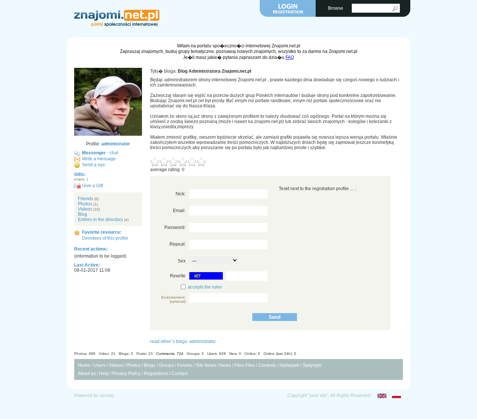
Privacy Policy (126, 373)
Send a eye (93, 164)
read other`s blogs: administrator (183, 341)
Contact (179, 373)
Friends (85, 198)
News (225, 365)
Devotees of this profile (105, 238)
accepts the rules (205, 287)
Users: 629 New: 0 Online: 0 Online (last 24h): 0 (251, 354)
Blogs (149, 365)
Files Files (244, 365)
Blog (82, 214)
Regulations (156, 373)
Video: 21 (107, 354)
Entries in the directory (100, 219)
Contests (267, 365)
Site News (206, 365)
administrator (115, 144)
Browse (336, 8)
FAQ (289, 57)
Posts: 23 (144, 354)
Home (84, 365)
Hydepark (289, 365)
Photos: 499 (84, 354)
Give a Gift (92, 185)
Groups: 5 (195, 354)
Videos (85, 209)
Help (104, 373)
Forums (184, 365)
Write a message (99, 158)
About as (87, 373)
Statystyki (312, 365)
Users (99, 365)
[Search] (395, 9)
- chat (100, 152)
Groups (166, 365)
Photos (85, 204)
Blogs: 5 (126, 354)
